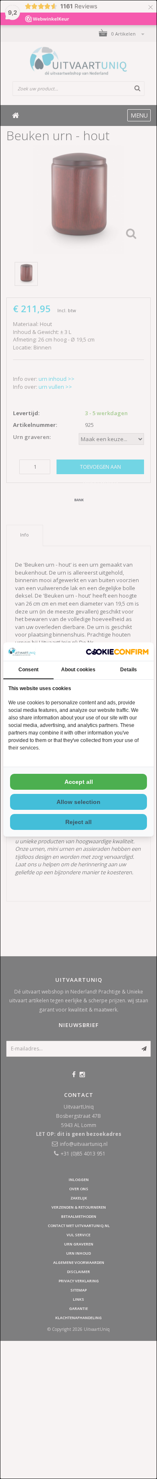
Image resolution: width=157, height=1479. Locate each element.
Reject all (78, 822)
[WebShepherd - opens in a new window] (117, 652)
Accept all (78, 781)
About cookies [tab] (78, 670)
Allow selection (78, 802)
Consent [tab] (28, 670)
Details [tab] (128, 670)
